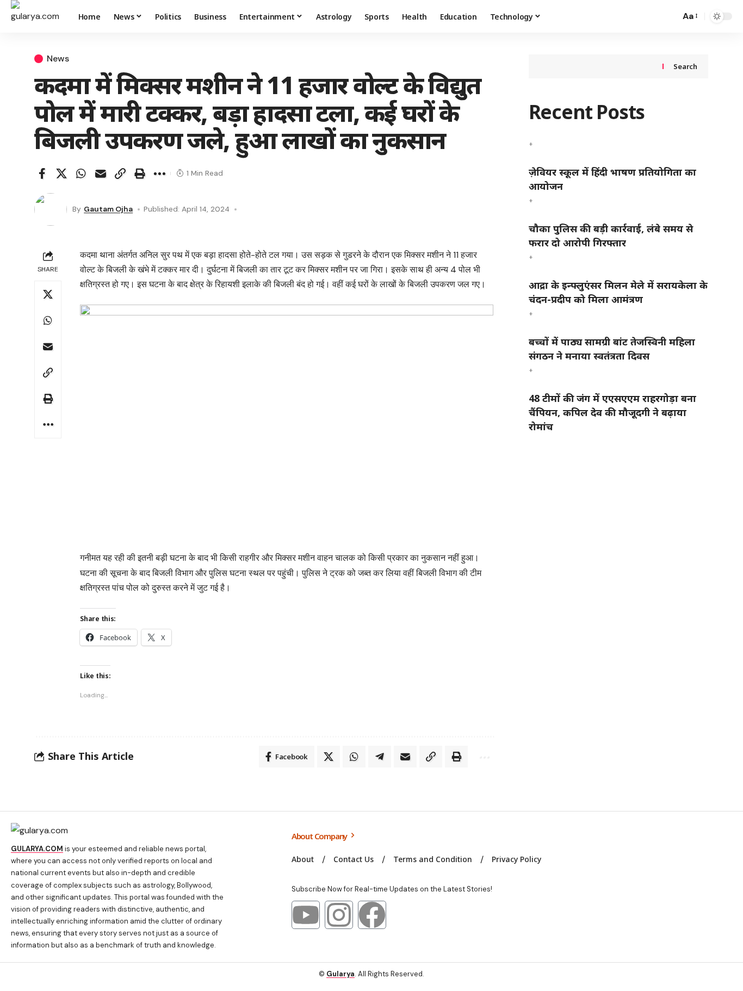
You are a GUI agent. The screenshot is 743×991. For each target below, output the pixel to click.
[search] (669, 16)
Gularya (340, 973)
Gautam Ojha (108, 209)
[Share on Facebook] (41, 173)
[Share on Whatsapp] (81, 173)
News (58, 58)
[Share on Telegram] (379, 756)
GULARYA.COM (37, 848)
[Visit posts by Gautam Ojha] (50, 209)
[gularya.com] (36, 16)
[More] (159, 173)
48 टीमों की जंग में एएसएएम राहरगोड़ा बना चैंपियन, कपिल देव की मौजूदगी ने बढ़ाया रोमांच (612, 412)
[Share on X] (61, 173)
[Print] (139, 173)
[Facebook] (372, 915)
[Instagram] (339, 915)
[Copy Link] (120, 173)
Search (685, 66)
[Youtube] (306, 915)
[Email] (100, 173)
